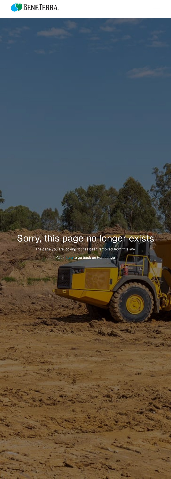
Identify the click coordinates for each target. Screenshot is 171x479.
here (69, 257)
